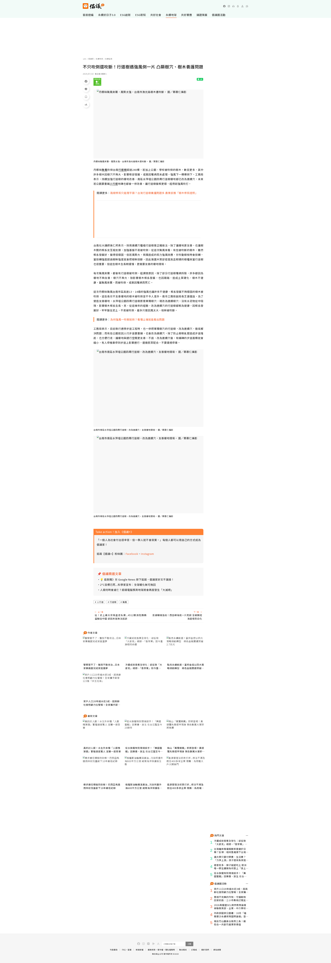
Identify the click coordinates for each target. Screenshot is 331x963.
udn (84, 59)
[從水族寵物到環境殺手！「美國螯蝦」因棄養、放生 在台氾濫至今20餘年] (144, 733)
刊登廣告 (114, 950)
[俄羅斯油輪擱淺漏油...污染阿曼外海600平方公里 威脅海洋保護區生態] (144, 769)
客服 (129, 950)
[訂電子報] (238, 6)
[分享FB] (86, 81)
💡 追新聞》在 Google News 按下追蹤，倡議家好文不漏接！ (137, 579)
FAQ (124, 950)
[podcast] (233, 6)
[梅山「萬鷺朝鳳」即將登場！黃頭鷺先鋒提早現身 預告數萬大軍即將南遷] (186, 733)
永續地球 (171, 15)
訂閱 (189, 944)
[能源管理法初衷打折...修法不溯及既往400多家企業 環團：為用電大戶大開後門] (186, 769)
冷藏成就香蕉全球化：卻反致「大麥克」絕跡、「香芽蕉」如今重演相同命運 (143, 666)
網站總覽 (217, 950)
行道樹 (113, 602)
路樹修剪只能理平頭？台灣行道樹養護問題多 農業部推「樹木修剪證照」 (154, 193)
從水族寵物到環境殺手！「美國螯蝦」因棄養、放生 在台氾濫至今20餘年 (143, 749)
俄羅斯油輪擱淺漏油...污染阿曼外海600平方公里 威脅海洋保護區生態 (143, 786)
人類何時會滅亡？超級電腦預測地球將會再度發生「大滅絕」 (136, 590)
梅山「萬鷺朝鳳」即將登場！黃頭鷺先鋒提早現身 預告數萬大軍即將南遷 (186, 749)
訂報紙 (194, 950)
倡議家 (91, 59)
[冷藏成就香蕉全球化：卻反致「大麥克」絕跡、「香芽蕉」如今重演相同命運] (144, 649)
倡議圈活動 (218, 15)
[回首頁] (93, 6)
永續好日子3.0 (107, 15)
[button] (247, 6)
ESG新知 (140, 15)
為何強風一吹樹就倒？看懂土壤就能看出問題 (137, 319)
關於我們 (205, 950)
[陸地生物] (97, 82)
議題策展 (202, 15)
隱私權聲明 (170, 950)
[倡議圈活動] (247, 883)
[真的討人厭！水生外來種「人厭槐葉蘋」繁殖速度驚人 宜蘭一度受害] (102, 733)
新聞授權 (140, 950)
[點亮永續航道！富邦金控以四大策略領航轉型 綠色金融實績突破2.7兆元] (186, 649)
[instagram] (229, 6)
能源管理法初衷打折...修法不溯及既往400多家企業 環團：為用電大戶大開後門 (185, 786)
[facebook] (224, 6)
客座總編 (88, 15)
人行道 (100, 602)
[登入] (242, 6)
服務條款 (152, 950)
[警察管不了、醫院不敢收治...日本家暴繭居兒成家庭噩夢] (102, 649)
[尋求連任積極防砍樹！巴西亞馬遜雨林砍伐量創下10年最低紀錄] (102, 769)
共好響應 (186, 15)
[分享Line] (86, 89)
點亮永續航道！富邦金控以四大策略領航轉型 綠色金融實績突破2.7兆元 (185, 666)
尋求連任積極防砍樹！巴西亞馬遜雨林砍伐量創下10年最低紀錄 (101, 786)
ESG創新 (125, 15)
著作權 (160, 950)
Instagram (147, 554)
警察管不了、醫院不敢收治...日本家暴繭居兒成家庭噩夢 (101, 666)
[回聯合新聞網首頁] (85, 6)
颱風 (125, 602)
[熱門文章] (247, 835)
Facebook (132, 554)
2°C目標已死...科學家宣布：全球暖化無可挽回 (128, 584)
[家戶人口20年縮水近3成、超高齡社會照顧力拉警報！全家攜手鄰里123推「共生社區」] (102, 686)
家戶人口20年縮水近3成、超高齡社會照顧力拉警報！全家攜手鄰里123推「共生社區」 (101, 702)
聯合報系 (183, 950)
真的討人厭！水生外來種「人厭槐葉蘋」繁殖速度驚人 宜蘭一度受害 (102, 749)
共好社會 (155, 15)
